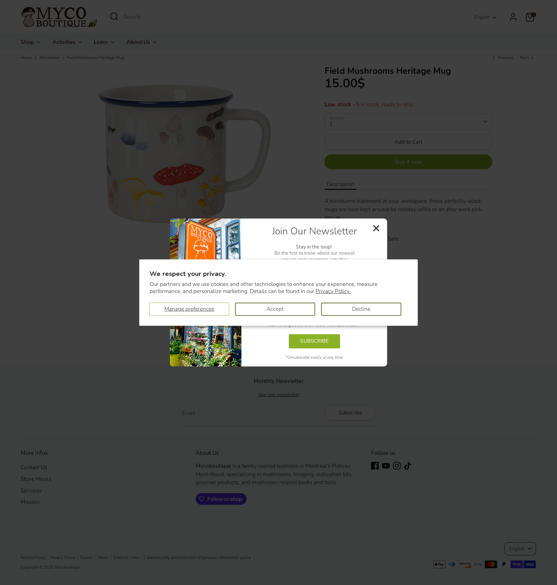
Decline (361, 309)
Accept (275, 309)
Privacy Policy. (333, 291)
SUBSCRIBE (314, 341)
